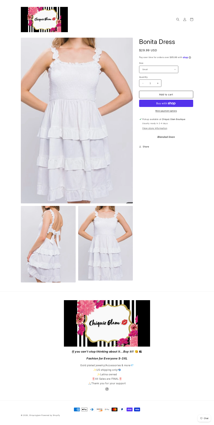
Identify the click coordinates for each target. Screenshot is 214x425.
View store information (154, 128)
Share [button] (146, 146)
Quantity (143, 77)
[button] (177, 19)
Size (141, 63)
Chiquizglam (35, 415)
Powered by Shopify (50, 415)
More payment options (166, 111)
